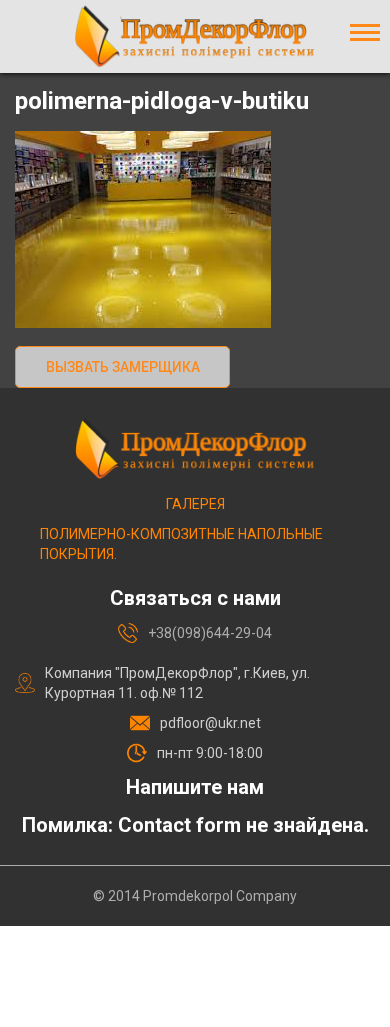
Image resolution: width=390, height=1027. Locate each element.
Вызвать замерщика (123, 367)
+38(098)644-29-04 (210, 633)
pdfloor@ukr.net (210, 723)
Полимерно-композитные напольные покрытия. (181, 544)
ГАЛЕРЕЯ (195, 504)
